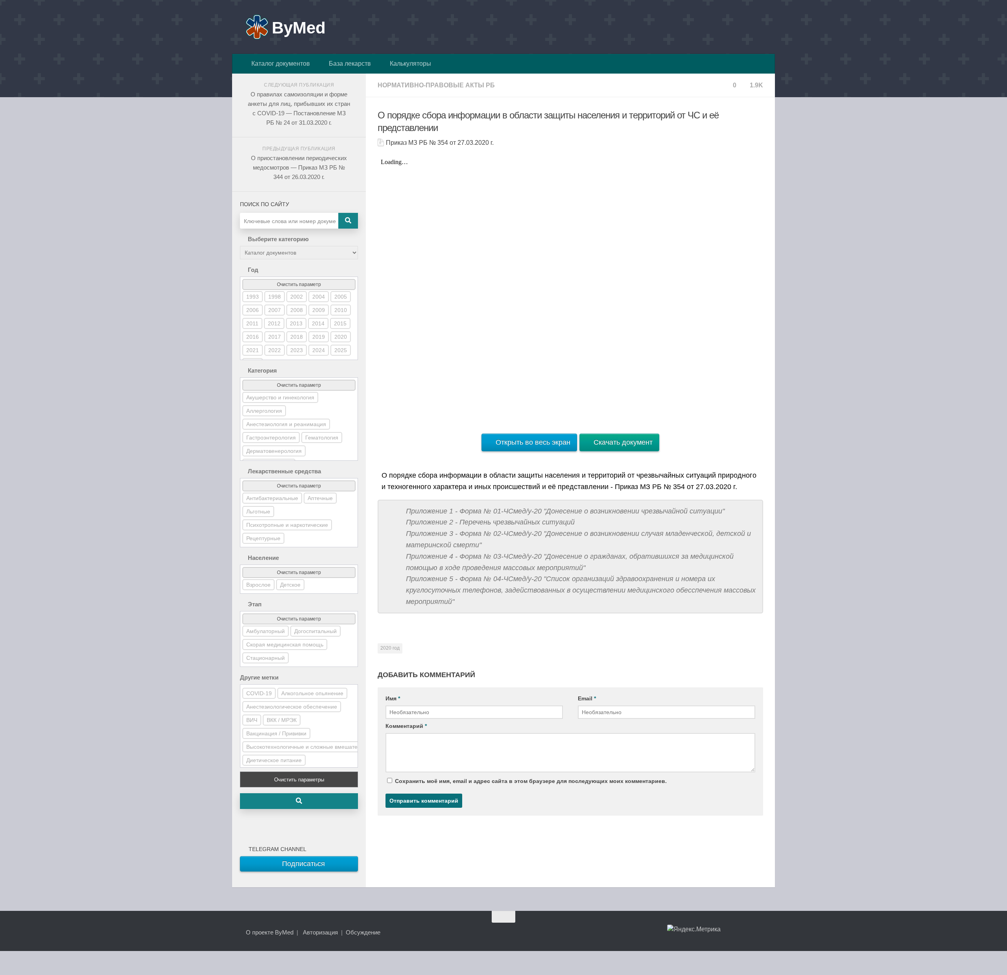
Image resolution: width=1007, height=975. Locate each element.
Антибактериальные (272, 498)
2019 (318, 337)
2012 (274, 323)
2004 (318, 297)
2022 (274, 350)
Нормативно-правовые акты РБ (436, 85)
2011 (252, 323)
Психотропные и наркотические (287, 525)
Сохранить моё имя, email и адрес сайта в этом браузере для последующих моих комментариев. (531, 781)
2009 (318, 310)
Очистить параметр (299, 284)
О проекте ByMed (269, 932)
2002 (296, 297)
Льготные (258, 511)
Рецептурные (263, 538)
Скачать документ (622, 442)
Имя (392, 698)
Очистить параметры (299, 780)
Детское (290, 585)
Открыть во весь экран (532, 442)
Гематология (321, 437)
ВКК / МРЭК (282, 720)
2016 (252, 337)
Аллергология (264, 411)
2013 (296, 323)
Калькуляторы (409, 63)
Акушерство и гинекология (280, 397)
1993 (252, 297)
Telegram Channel (275, 849)
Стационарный (265, 658)
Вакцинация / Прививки (276, 733)
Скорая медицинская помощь (284, 644)
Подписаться (302, 864)
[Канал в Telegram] (743, 932)
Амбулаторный (265, 631)
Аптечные (320, 498)
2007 (274, 310)
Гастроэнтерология (271, 437)
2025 (340, 350)
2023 (296, 350)
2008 (296, 310)
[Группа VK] (729, 932)
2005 (340, 297)
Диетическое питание (274, 760)
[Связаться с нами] (757, 932)
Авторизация (320, 932)
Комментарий (406, 726)
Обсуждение (363, 932)
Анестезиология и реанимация (286, 424)
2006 (252, 310)
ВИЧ (251, 720)
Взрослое (258, 585)
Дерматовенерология (274, 451)
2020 (340, 337)
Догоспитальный (315, 631)
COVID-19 (259, 693)
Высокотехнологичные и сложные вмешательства (310, 747)
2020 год (390, 648)
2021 (252, 350)
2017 (274, 337)
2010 (340, 310)
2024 (318, 350)
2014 (318, 323)
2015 (340, 323)
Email (587, 698)
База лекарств (348, 63)
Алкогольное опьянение (312, 693)
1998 (274, 297)
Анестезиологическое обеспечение (291, 707)
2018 (296, 337)
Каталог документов (279, 63)
